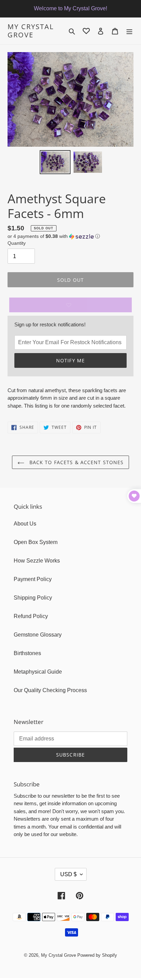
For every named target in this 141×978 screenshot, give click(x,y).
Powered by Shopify (97, 955)
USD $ (68, 874)
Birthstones (27, 653)
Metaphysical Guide (38, 672)
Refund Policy (31, 616)
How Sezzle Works (37, 561)
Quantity (17, 243)
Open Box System (35, 542)
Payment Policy (33, 579)
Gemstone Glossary (38, 635)
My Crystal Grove (31, 31)
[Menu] (129, 30)
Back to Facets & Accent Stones (76, 462)
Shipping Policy (33, 598)
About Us (25, 524)
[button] (54, 236)
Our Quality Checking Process (50, 690)
